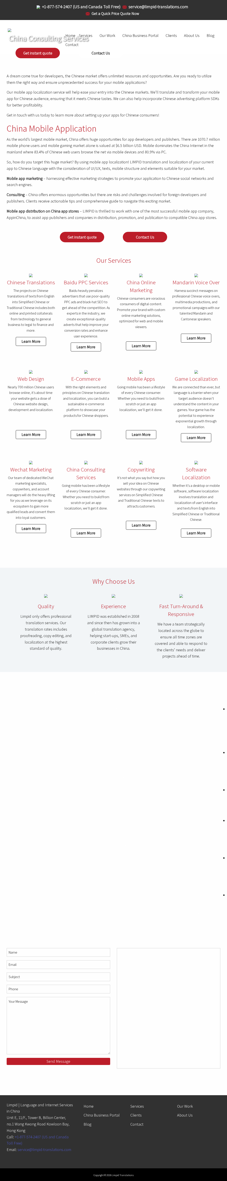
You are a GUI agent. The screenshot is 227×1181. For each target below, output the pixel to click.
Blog (210, 35)
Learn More (31, 341)
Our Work (185, 1106)
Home (89, 1106)
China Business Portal (140, 35)
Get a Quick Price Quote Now (115, 13)
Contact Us (101, 53)
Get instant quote (37, 53)
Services (137, 1106)
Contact (136, 1124)
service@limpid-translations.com (44, 1149)
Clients (171, 35)
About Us (192, 35)
